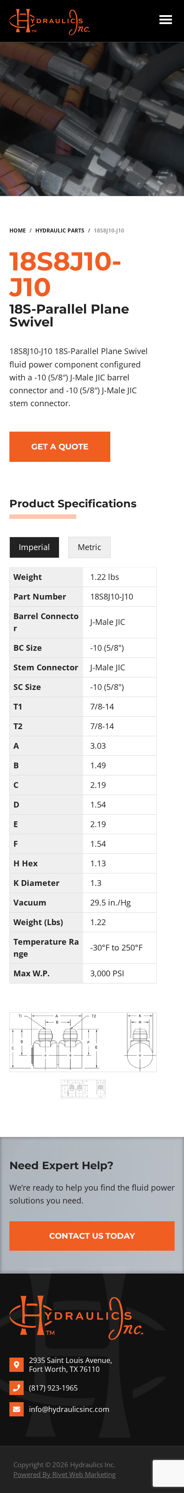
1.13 (98, 863)
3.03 (98, 745)
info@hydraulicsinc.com (69, 1409)
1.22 (98, 922)
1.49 (98, 765)
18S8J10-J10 (111, 596)
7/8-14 (102, 706)
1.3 (95, 882)
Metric (89, 547)
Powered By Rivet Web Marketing (64, 1474)
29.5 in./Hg (110, 902)
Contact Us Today (92, 1236)
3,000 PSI (107, 973)
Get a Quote (59, 447)
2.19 (98, 784)
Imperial (34, 547)
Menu (166, 21)
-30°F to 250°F (116, 947)
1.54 (98, 804)
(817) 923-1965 (53, 1387)
